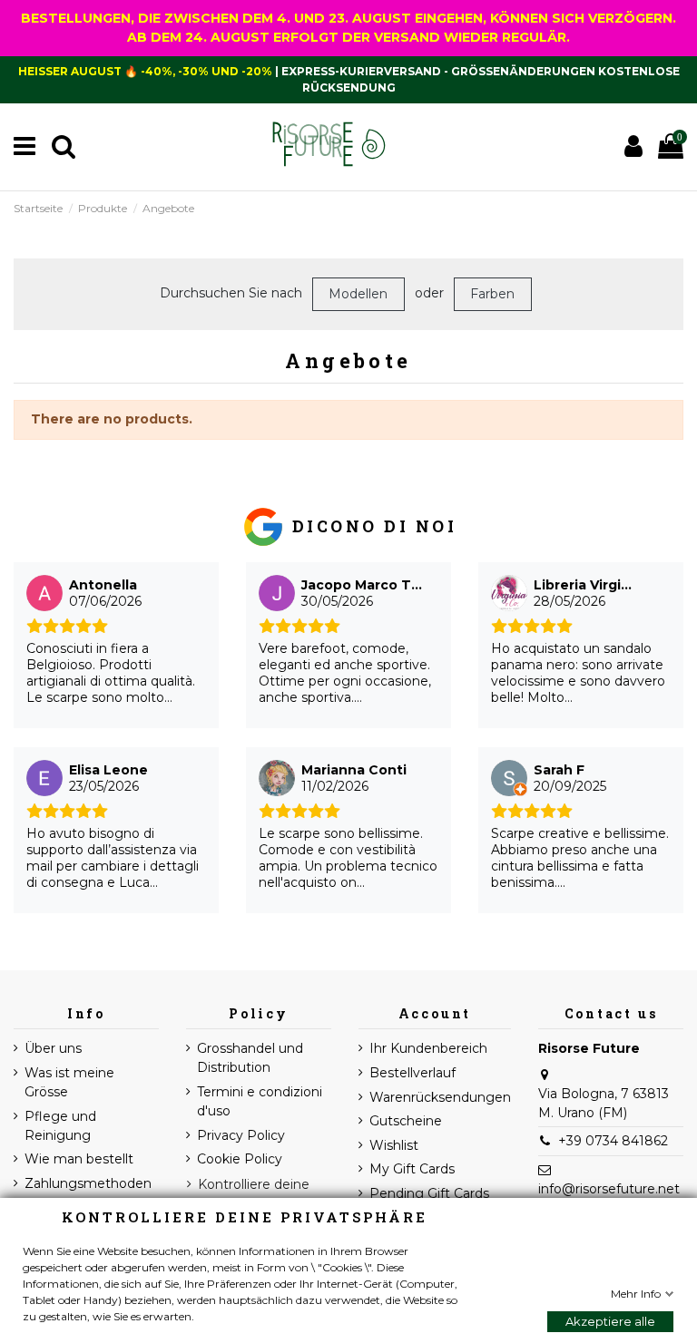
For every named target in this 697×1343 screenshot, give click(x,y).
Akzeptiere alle (610, 1321)
